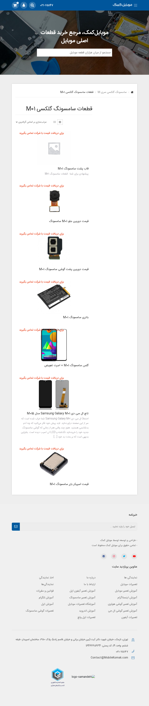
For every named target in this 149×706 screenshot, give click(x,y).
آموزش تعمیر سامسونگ (82, 597)
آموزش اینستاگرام (127, 597)
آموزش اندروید (87, 611)
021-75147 (46, 5)
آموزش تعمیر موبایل (126, 591)
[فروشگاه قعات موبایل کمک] (122, 5)
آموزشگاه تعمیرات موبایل (81, 604)
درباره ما (90, 577)
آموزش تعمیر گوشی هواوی (122, 604)
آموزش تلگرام (46, 597)
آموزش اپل (47, 604)
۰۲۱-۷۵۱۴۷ (122, 652)
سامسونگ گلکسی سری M (112, 92)
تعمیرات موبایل (128, 584)
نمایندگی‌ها (47, 584)
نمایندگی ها (130, 577)
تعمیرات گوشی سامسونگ (40, 611)
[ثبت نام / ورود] (23, 5)
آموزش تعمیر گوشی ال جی (122, 611)
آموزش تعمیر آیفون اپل (82, 591)
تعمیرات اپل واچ (86, 617)
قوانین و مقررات (45, 591)
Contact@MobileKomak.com (109, 658)
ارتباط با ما (89, 584)
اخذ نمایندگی (46, 577)
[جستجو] (32, 5)
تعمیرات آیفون (129, 617)
